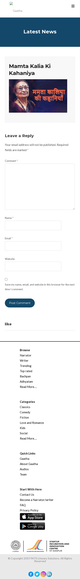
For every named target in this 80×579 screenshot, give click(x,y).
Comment (11, 160)
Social (24, 433)
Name (9, 217)
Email (9, 238)
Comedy (25, 412)
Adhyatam (26, 381)
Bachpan (25, 376)
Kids (22, 428)
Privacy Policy (29, 510)
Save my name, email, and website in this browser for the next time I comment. (40, 287)
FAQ (23, 505)
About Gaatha (29, 464)
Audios (24, 469)
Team (23, 474)
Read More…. (28, 386)
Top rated (26, 371)
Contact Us (27, 494)
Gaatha (24, 458)
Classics (25, 407)
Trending (25, 365)
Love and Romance (32, 422)
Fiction (24, 417)
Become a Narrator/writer (37, 500)
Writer (24, 360)
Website (10, 258)
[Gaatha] (15, 8)
